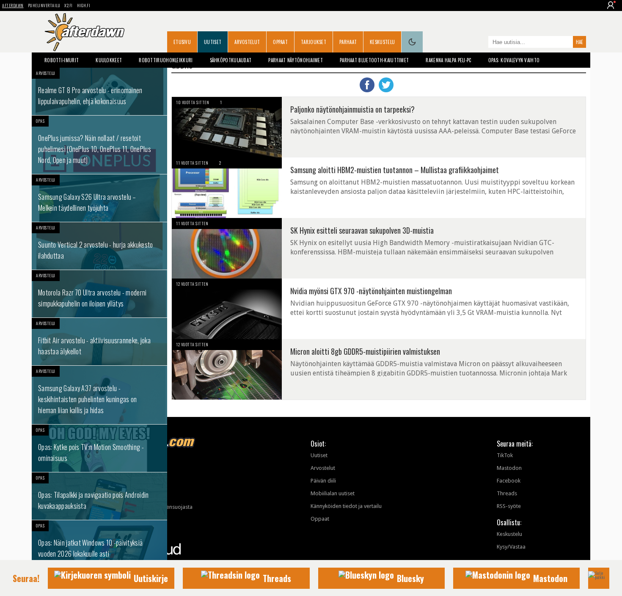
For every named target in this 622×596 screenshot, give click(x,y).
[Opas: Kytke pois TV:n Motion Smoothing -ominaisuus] (99, 448)
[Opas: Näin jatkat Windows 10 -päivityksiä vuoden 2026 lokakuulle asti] (99, 544)
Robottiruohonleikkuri (166, 60)
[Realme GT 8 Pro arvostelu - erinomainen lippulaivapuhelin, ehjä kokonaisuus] (99, 91)
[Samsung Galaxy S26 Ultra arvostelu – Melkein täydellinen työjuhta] (99, 198)
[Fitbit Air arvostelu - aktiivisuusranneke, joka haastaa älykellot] (99, 341)
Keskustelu (382, 42)
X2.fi (68, 5)
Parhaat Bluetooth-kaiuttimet (374, 60)
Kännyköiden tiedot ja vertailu (346, 506)
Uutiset (212, 42)
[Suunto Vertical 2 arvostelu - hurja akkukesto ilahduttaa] (99, 246)
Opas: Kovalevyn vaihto (514, 60)
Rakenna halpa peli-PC (448, 60)
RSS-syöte (509, 506)
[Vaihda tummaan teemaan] (412, 41)
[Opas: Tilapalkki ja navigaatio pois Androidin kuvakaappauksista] (99, 496)
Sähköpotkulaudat (231, 60)
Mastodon (509, 468)
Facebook (508, 480)
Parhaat (348, 42)
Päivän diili (323, 480)
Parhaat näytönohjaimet (295, 60)
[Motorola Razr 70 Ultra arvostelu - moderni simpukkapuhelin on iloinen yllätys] (99, 293)
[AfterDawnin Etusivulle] (84, 32)
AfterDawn (13, 5)
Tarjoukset (313, 42)
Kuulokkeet (109, 60)
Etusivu (182, 42)
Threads (507, 493)
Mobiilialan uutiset (333, 493)
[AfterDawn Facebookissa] (479, 42)
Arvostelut (247, 42)
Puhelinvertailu (44, 5)
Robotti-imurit (61, 60)
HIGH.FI (84, 5)
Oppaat (280, 42)
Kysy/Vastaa (511, 547)
